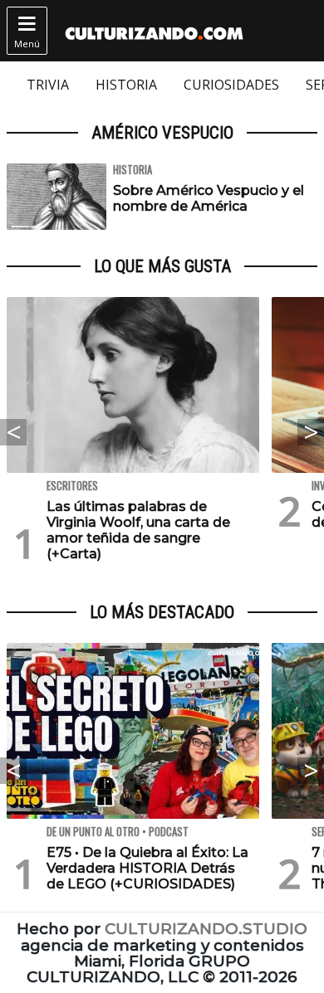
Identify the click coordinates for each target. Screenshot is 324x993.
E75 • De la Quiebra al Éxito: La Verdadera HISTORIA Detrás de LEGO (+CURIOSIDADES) (147, 868)
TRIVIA (48, 84)
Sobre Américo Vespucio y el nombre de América (208, 198)
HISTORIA (126, 84)
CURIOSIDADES (231, 84)
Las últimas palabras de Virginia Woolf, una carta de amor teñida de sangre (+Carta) (138, 530)
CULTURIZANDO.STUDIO (206, 928)
